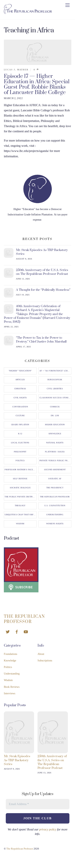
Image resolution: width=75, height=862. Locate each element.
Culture (20, 416)
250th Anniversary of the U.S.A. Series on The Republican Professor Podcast (42, 272)
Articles (20, 380)
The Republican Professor (55, 497)
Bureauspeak (55, 380)
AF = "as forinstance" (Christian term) (55, 371)
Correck (55, 407)
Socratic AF (54, 479)
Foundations (10, 654)
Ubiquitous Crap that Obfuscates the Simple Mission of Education (21, 515)
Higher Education (55, 425)
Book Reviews (11, 686)
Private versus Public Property (55, 461)
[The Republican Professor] (28, 12)
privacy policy (47, 829)
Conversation (20, 407)
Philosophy (20, 452)
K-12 (20, 434)
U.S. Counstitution (54, 506)
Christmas (20, 389)
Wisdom (20, 524)
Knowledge (55, 434)
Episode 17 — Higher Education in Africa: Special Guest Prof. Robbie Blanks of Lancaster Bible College (37, 84)
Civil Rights (20, 398)
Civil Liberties (55, 389)
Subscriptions (45, 660)
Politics (20, 461)
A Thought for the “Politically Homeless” (43, 290)
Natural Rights (54, 443)
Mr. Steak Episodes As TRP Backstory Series (42, 252)
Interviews (9, 693)
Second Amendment (55, 470)
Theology (20, 506)
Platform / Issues (55, 452)
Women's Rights (54, 524)
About (41, 654)
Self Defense (20, 479)
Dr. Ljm (55, 416)
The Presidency (54, 488)
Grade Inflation (20, 425)
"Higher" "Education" (20, 371)
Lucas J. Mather (16, 69)
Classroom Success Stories (55, 398)
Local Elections (20, 443)
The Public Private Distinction (21, 497)
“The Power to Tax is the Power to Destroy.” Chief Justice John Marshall (41, 339)
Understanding (54, 515)
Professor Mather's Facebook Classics (21, 470)
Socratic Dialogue (20, 488)
